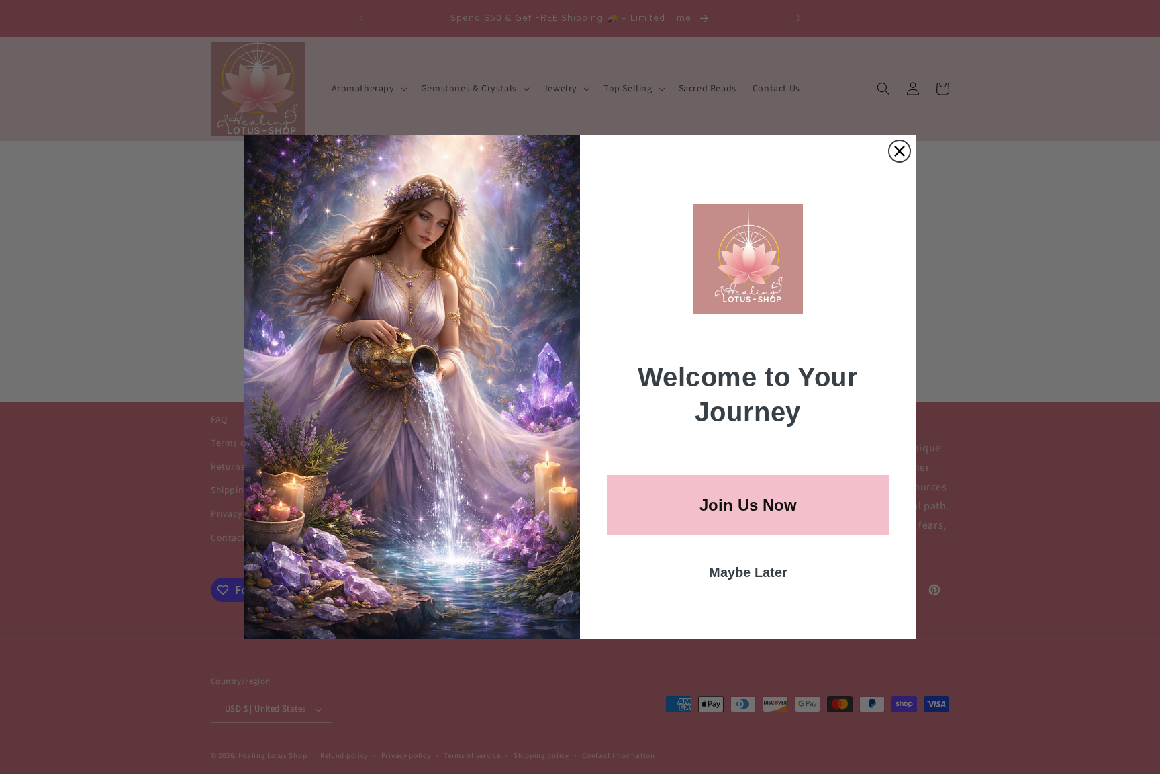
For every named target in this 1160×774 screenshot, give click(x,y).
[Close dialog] (899, 151)
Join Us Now (748, 505)
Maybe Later (748, 572)
